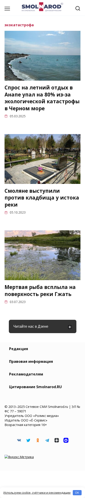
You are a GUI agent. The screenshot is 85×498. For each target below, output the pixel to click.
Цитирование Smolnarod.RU (35, 386)
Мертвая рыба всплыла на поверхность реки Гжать (40, 291)
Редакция (18, 348)
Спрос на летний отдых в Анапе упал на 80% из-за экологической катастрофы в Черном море (42, 98)
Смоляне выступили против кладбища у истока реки (42, 197)
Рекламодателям (26, 374)
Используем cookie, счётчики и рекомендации (36, 493)
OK (77, 493)
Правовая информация (31, 361)
